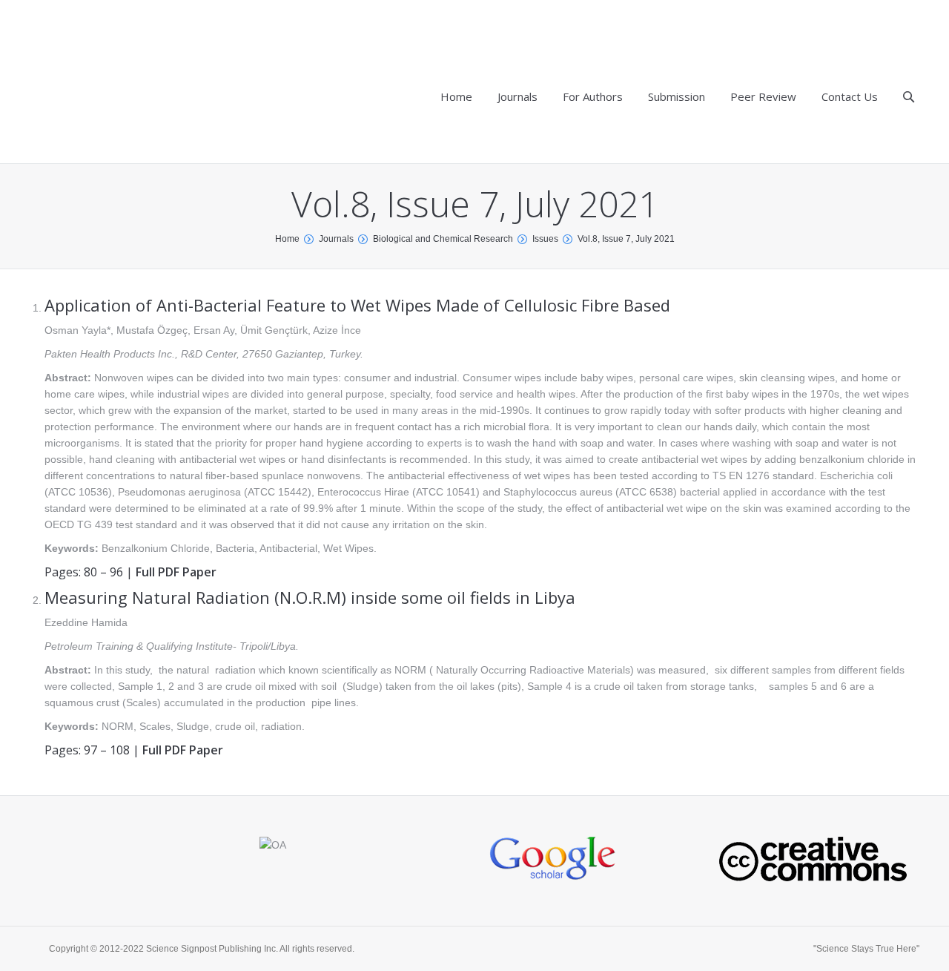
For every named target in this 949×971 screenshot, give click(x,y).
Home (287, 239)
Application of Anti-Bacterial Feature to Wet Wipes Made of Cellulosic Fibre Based (357, 305)
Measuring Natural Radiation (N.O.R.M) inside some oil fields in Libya (309, 597)
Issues (545, 239)
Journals (336, 239)
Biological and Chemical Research (443, 239)
